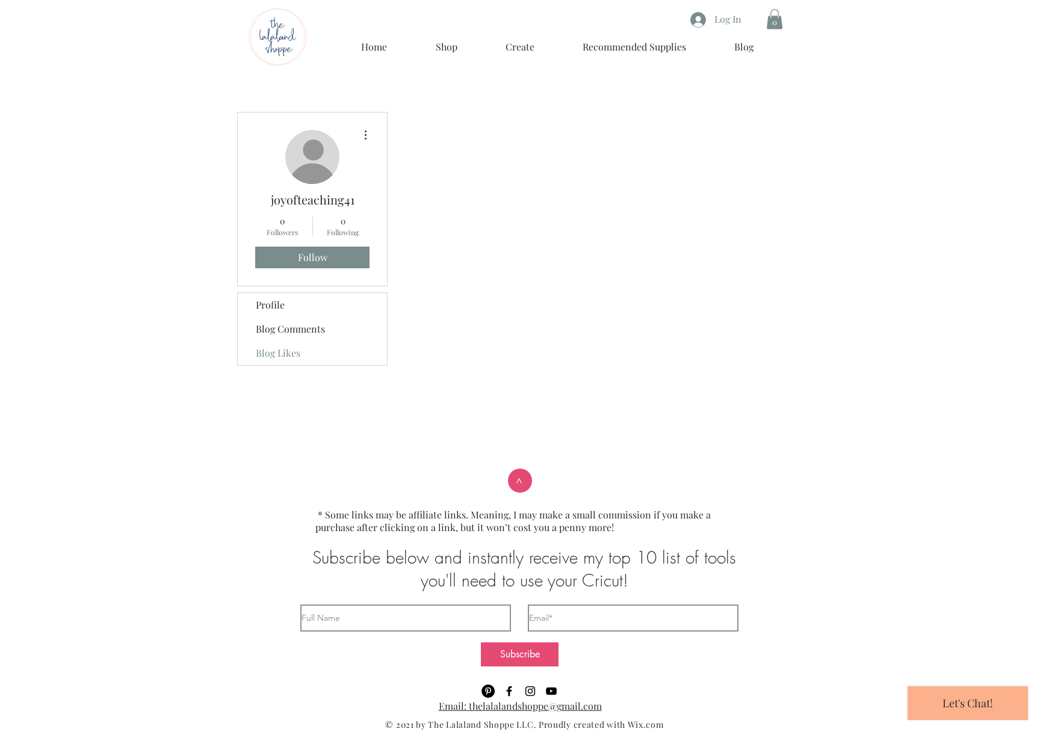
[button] (774, 19)
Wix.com (646, 724)
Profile (270, 304)
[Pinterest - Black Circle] (488, 691)
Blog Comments (290, 328)
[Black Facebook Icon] (509, 691)
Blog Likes (278, 352)
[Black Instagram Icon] (530, 691)
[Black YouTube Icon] (551, 691)
